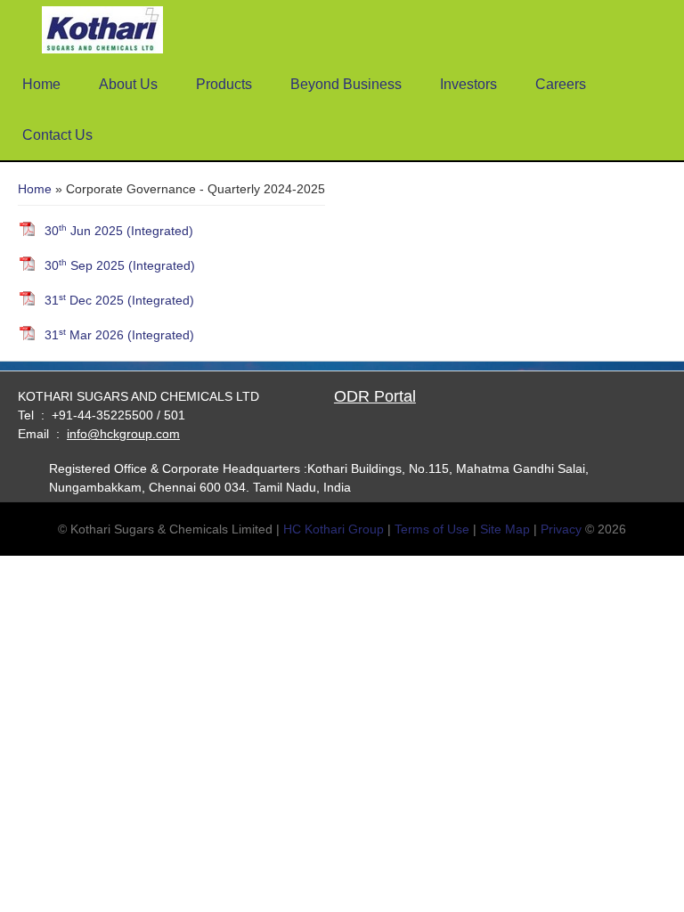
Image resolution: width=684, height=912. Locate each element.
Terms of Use (432, 529)
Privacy (561, 529)
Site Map (505, 529)
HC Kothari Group (333, 529)
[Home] (102, 31)
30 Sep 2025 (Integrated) (120, 265)
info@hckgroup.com (123, 434)
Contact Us (57, 134)
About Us (128, 84)
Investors (468, 84)
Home (41, 84)
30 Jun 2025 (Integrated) (119, 230)
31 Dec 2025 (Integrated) (119, 299)
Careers (560, 84)
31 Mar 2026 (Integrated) (119, 334)
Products (224, 84)
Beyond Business (346, 84)
